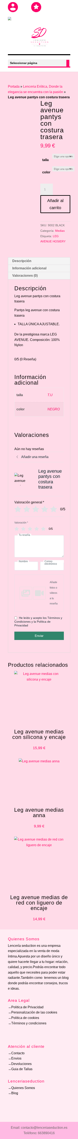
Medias (60, 230)
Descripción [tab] (21, 261)
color (46, 172)
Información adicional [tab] (29, 268)
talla (45, 160)
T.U (50, 395)
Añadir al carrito (55, 204)
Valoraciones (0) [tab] (25, 275)
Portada (14, 86)
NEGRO (53, 409)
